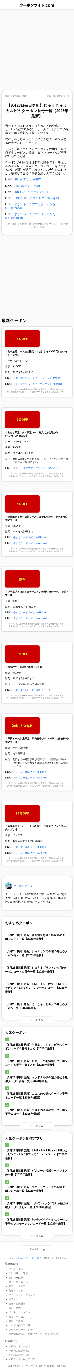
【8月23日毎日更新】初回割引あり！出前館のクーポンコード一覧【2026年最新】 (36, 937)
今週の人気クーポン (19, 1350)
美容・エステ (16, 1290)
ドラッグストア (17, 1286)
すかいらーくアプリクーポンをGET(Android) (30, 216)
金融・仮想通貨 (17, 1303)
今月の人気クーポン (19, 1355)
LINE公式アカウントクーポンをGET (38, 198)
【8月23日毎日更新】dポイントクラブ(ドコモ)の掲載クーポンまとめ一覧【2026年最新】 (36, 1205)
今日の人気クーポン (19, 1346)
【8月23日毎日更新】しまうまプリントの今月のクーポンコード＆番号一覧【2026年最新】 (36, 969)
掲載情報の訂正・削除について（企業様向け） (34, 1333)
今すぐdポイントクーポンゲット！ (32, 689)
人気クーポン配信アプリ (22, 1359)
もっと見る (37, 1020)
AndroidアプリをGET (28, 185)
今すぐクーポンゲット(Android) (30, 543)
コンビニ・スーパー (19, 1281)
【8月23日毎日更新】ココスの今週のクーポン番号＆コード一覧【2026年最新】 (36, 1095)
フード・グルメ (17, 1269)
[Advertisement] (37, 50)
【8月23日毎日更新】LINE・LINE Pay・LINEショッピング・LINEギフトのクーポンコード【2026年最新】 (36, 988)
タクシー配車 (16, 1277)
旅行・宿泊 (15, 1307)
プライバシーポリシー (21, 1329)
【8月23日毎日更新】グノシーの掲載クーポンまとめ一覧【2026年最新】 (36, 1172)
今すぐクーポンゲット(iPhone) (30, 537)
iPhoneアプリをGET (27, 179)
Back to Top (37, 1249)
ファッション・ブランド (22, 1295)
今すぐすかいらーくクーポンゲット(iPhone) (37, 378)
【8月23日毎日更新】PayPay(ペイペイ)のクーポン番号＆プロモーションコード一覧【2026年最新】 (36, 1221)
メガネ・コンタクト (19, 1312)
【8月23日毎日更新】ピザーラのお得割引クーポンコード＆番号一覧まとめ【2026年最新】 (36, 1063)
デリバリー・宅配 (18, 1273)
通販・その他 (16, 1321)
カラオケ (13, 1299)
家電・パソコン (17, 1316)
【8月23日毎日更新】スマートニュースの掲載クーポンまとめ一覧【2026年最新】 (36, 1189)
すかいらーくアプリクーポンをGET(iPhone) (30, 206)
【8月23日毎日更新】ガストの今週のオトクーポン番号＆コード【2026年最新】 (36, 1112)
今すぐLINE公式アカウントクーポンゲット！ (37, 468)
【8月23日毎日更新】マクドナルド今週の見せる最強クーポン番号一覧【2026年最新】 (36, 1079)
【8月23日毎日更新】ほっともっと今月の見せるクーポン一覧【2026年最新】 (36, 1006)
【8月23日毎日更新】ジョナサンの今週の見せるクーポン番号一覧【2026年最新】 (36, 953)
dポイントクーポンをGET (31, 192)
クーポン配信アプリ (19, 1325)
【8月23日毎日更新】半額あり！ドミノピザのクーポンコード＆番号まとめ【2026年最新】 (36, 1046)
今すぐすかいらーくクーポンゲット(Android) (37, 383)
